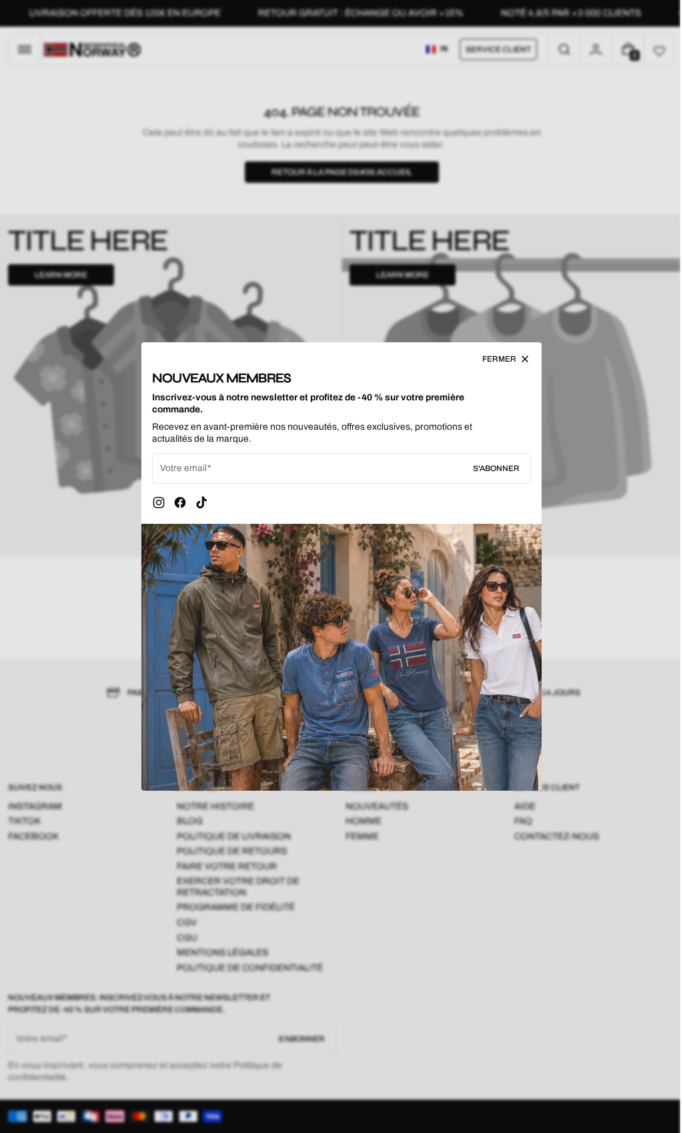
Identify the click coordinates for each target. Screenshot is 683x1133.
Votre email (178, 468)
